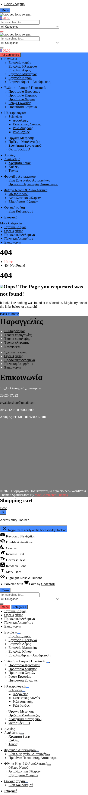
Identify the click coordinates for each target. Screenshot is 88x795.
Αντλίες (9, 155)
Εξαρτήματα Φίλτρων (23, 201)
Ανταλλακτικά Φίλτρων (25, 198)
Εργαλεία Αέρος (20, 70)
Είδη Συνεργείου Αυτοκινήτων (29, 180)
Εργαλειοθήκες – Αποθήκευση (29, 82)
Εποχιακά (10, 217)
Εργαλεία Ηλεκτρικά (23, 66)
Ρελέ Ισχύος (21, 132)
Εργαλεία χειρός (20, 62)
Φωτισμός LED (19, 149)
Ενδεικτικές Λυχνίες (26, 124)
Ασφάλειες (20, 120)
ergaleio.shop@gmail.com (17, 402)
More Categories (11, 223)
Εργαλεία (10, 59)
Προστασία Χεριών (22, 99)
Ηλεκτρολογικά (15, 113)
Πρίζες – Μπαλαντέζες (24, 141)
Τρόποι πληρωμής (16, 342)
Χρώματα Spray (20, 163)
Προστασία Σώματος (23, 95)
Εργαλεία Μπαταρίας (23, 74)
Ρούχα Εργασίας (20, 103)
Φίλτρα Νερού (18, 194)
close (3, 508)
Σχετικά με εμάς (15, 227)
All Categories (10, 54)
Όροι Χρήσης (13, 231)
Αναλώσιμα (12, 159)
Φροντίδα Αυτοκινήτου (20, 176)
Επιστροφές (12, 346)
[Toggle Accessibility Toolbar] (3, 512)
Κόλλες (14, 167)
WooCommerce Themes (51, 495)
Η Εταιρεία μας (14, 331)
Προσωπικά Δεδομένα (19, 235)
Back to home (9, 314)
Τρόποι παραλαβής (17, 338)
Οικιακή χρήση (14, 207)
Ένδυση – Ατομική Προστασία (25, 87)
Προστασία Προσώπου (24, 91)
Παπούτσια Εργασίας (23, 107)
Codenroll (48, 584)
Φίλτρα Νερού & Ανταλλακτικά (25, 190)
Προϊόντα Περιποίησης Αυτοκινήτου (33, 184)
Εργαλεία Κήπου (20, 78)
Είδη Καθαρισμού (21, 211)
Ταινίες (13, 170)
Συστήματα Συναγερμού (25, 145)
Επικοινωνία (12, 242)
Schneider (15, 116)
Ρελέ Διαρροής (23, 128)
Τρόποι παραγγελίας (18, 335)
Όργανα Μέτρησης (21, 138)
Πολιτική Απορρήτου (18, 238)
